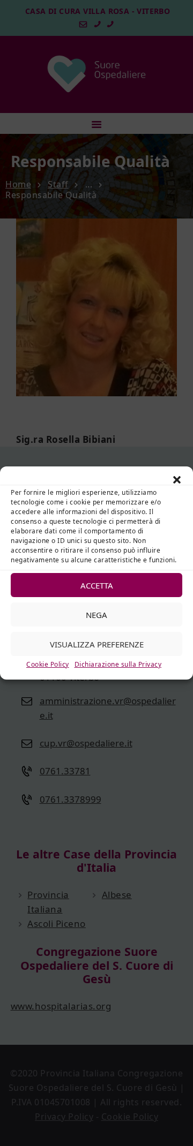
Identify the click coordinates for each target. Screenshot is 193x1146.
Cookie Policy (47, 664)
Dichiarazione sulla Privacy (118, 664)
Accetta (96, 584)
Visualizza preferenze (97, 643)
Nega (96, 614)
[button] (177, 479)
